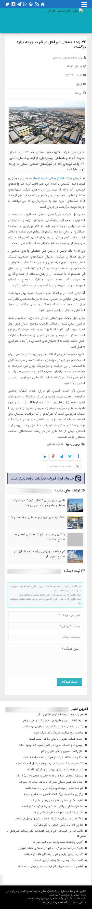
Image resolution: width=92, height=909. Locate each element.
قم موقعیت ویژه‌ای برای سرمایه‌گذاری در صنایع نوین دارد (39, 554)
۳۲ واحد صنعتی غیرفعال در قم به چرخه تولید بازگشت (51, 44)
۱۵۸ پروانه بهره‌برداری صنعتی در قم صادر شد (37, 517)
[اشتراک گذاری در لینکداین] (45, 456)
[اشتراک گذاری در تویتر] (70, 456)
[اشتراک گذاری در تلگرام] (61, 456)
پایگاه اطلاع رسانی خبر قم (56, 903)
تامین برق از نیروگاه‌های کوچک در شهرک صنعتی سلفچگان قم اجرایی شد (39, 503)
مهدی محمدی (61, 57)
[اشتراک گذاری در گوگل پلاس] (53, 456)
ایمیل (79, 84)
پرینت (78, 93)
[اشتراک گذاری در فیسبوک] (78, 456)
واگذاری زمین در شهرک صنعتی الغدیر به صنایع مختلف (39, 537)
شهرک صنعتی (55, 444)
